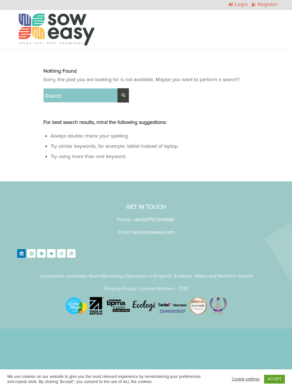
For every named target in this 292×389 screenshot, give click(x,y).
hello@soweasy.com (153, 232)
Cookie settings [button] (246, 379)
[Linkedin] (21, 253)
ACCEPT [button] (274, 379)
